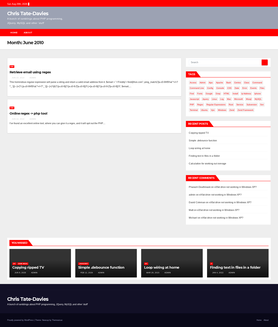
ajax (211, 82)
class (246, 82)
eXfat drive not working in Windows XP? (235, 187)
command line (197, 88)
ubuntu (204, 110)
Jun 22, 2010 (18, 119)
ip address (246, 93)
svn (262, 104)
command (257, 82)
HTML (226, 93)
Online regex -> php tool (28, 113)
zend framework (245, 110)
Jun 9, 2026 (20, 273)
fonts (199, 93)
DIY (14, 263)
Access (193, 82)
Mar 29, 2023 (152, 273)
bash (228, 82)
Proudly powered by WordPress (20, 320)
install (235, 93)
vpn (213, 110)
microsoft (238, 99)
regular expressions (215, 104)
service (239, 104)
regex (200, 104)
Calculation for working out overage (207, 163)
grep (218, 93)
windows (222, 110)
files (262, 88)
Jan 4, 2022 (218, 273)
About (28, 32)
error (244, 88)
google (209, 93)
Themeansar (57, 320)
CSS (229, 88)
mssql (248, 99)
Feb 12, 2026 (87, 273)
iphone (257, 93)
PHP (11, 66)
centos (237, 82)
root (231, 104)
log (222, 99)
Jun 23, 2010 (18, 78)
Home (13, 32)
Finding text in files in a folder (204, 156)
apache (219, 82)
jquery (205, 99)
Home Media (23, 263)
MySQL (258, 99)
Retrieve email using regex (30, 72)
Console (220, 88)
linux (214, 99)
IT (211, 263)
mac (229, 99)
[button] (270, 32)
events (253, 88)
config (210, 88)
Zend (231, 110)
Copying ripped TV (199, 133)
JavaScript (83, 263)
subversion (252, 104)
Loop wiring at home (199, 148)
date (237, 88)
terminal (194, 110)
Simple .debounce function (203, 140)
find (192, 93)
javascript (194, 99)
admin (32, 78)
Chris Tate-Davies (27, 13)
